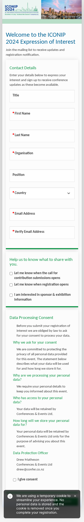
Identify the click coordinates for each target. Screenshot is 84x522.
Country (20, 193)
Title (16, 95)
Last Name (22, 135)
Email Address (25, 214)
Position (18, 175)
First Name (22, 113)
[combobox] (42, 193)
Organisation (24, 153)
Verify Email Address (29, 232)
